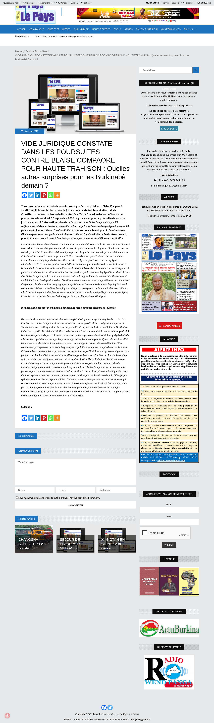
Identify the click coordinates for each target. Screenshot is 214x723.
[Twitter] (31, 195)
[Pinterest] (44, 195)
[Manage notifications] (7, 715)
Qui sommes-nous (11, 3)
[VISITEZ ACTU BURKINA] (169, 628)
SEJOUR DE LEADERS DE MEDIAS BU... (71, 544)
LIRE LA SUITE (169, 128)
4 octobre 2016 (31, 131)
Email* (169, 504)
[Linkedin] (37, 195)
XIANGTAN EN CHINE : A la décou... (113, 544)
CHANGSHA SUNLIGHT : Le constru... (30, 544)
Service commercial (171, 3)
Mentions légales (45, 3)
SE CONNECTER (204, 3)
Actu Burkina (61, 3)
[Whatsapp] (51, 195)
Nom (169, 516)
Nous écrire (188, 3)
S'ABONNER (171, 325)
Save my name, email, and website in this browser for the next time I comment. (59, 497)
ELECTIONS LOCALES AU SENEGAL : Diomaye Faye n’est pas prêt (64, 36)
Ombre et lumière (36, 51)
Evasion (74, 3)
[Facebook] (24, 195)
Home (18, 51)
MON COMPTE (152, 3)
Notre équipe (28, 3)
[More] (57, 195)
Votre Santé (86, 3)
